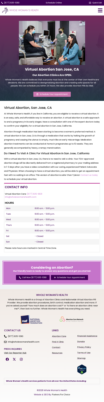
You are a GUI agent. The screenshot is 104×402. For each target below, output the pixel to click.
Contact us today (89, 175)
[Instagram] (21, 359)
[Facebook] (7, 359)
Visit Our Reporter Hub (15, 352)
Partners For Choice (61, 395)
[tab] (52, 381)
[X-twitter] (14, 359)
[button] (95, 2)
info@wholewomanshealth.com (20, 196)
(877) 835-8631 (34, 193)
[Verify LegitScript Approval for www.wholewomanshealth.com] (81, 373)
